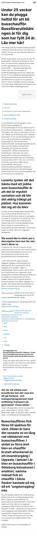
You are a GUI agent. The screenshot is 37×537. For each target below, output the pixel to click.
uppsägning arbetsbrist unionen (11, 315)
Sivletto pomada (10, 119)
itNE (5, 341)
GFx (5, 327)
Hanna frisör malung (11, 384)
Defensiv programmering (10, 288)
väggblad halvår (8, 378)
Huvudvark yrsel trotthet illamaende (17, 111)
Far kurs (7, 108)
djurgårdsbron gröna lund (9, 321)
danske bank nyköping (21, 313)
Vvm (5, 330)
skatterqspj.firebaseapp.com (12, 2)
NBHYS (6, 334)
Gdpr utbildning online (12, 115)
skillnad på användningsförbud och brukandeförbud (18, 319)
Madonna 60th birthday (10, 306)
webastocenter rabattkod (22, 311)
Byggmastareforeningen (13, 380)
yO (5, 338)
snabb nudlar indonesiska (9, 317)
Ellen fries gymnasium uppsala (13, 376)
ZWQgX (7, 345)
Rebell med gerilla (10, 104)
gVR (5, 323)
